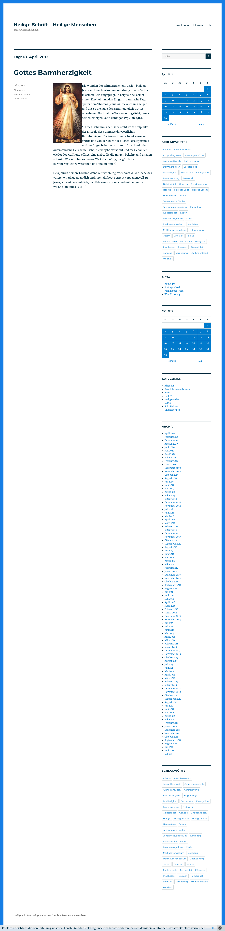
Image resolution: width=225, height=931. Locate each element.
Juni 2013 (169, 667)
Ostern (166, 235)
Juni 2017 (169, 554)
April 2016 (170, 602)
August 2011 (171, 743)
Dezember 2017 (173, 533)
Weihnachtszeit (199, 253)
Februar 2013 (171, 681)
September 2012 (173, 698)
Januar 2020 (171, 464)
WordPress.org (172, 294)
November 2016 (173, 578)
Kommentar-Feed (174, 290)
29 (207, 112)
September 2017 (173, 543)
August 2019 (171, 478)
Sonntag (167, 253)
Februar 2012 (171, 723)
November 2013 (173, 654)
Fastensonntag (171, 178)
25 (179, 112)
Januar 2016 (171, 612)
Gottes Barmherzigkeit (53, 72)
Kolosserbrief (170, 212)
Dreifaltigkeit (170, 172)
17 (172, 106)
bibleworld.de (202, 25)
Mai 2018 (169, 516)
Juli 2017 (169, 550)
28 (200, 112)
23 (165, 112)
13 (194, 100)
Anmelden (170, 284)
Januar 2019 (171, 499)
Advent (167, 149)
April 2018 (170, 519)
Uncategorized (172, 409)
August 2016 (171, 588)
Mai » (201, 124)
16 (165, 106)
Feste (167, 392)
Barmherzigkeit (171, 166)
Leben (183, 212)
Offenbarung (197, 230)
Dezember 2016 (173, 574)
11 (180, 100)
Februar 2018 (171, 526)
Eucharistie (187, 172)
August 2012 (171, 702)
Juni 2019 (169, 485)
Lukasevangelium (173, 218)
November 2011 (173, 733)
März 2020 (170, 457)
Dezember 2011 (172, 729)
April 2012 (170, 716)
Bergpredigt (190, 166)
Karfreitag (195, 207)
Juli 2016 (169, 592)
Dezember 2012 (173, 688)
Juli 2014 (169, 626)
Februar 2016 (171, 609)
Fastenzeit (188, 178)
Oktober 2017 (171, 540)
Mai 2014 (169, 633)
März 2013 (170, 678)
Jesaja (182, 195)
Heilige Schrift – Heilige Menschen (55, 24)
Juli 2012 (169, 705)
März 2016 (170, 605)
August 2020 (171, 443)
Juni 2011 (169, 750)
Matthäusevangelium (174, 230)
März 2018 (170, 523)
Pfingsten (200, 241)
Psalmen (182, 247)
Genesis (183, 184)
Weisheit (167, 258)
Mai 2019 (169, 488)
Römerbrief (197, 247)
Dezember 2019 (173, 468)
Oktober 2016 (172, 581)
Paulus (190, 235)
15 (208, 100)
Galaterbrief (169, 184)
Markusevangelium (173, 224)
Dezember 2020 (173, 440)
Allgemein (19, 90)
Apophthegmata (172, 155)
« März (172, 124)
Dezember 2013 (173, 650)
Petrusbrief (186, 241)
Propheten (169, 247)
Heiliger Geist (181, 189)
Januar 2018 (171, 530)
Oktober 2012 (171, 695)
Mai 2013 (169, 671)
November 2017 (173, 536)
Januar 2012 (171, 726)
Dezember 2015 (173, 616)
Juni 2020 (170, 447)
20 (193, 106)
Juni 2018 (169, 512)
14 (200, 100)
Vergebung (182, 253)
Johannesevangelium (175, 207)
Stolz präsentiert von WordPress (71, 915)
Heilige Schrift (200, 189)
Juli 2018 (169, 509)
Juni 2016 (169, 595)
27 (193, 112)
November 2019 (173, 471)
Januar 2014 (171, 647)
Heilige (167, 189)
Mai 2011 (169, 754)
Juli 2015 (169, 623)
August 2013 (171, 661)
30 (165, 118)
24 (172, 112)
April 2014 (170, 636)
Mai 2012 (169, 712)
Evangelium (203, 172)
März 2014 (170, 640)
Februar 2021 (171, 437)
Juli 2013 (169, 664)
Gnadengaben (199, 184)
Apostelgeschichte (194, 155)
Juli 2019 (169, 481)
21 (200, 106)
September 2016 (173, 585)
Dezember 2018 (173, 502)
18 (179, 106)
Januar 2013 (171, 685)
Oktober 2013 (171, 657)
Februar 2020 (172, 461)
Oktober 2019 (172, 474)
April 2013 (170, 674)
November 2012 (173, 692)
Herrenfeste (169, 195)
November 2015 (173, 619)
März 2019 (170, 495)
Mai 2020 (169, 450)
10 (172, 100)
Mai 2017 (169, 557)
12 (186, 100)
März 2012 (170, 719)
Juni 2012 (169, 709)
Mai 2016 (169, 599)
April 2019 (170, 492)
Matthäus (192, 224)
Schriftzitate (171, 406)
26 (186, 112)
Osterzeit (178, 235)
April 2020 (170, 454)
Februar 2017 (171, 568)
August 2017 (171, 547)
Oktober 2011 (171, 736)
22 (207, 106)
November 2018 (173, 505)
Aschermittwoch (172, 161)
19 (186, 106)
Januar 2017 (171, 571)
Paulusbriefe (170, 241)
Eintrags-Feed (172, 287)
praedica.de (181, 25)
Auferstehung (191, 161)
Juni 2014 (169, 630)
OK (213, 928)
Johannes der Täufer (174, 201)
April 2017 (170, 561)
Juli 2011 (169, 747)
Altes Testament (182, 149)
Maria (189, 218)
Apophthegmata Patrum (177, 389)
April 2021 (170, 433)
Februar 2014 (171, 643)
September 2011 (173, 740)
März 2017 (170, 564)
